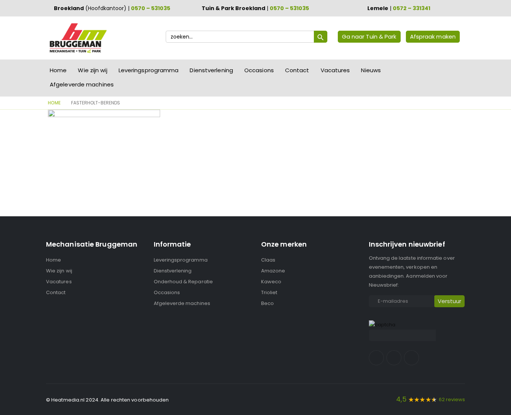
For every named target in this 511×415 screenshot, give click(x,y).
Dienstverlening (211, 70)
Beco (267, 303)
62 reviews (452, 399)
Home (58, 70)
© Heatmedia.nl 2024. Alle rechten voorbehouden (107, 399)
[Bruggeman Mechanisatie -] (78, 38)
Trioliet (269, 292)
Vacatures (335, 70)
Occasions (259, 70)
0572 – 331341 (411, 8)
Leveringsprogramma (149, 70)
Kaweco (271, 281)
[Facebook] (376, 357)
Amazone (273, 270)
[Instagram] (393, 357)
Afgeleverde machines (82, 84)
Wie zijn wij (92, 70)
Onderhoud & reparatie (183, 281)
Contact (297, 70)
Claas (268, 259)
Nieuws (371, 70)
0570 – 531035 (150, 8)
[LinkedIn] (411, 357)
